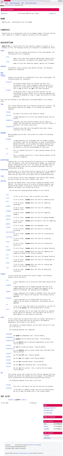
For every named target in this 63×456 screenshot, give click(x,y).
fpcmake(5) (4, 13)
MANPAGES (7, 0)
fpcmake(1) (11, 399)
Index (6, 3)
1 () (46, 435)
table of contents (49, 417)
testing (46, 426)
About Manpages (15, 3)
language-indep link (49, 408)
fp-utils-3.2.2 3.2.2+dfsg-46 (34, 444)
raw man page (48, 413)
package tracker (48, 410)
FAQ (22, 3)
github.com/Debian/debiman (22, 453)
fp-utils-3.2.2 (11, 5)
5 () (47, 438)
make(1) (24, 399)
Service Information (31, 3)
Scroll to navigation (7, 9)
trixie (6, 5)
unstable (46, 429)
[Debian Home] (2, 3)
